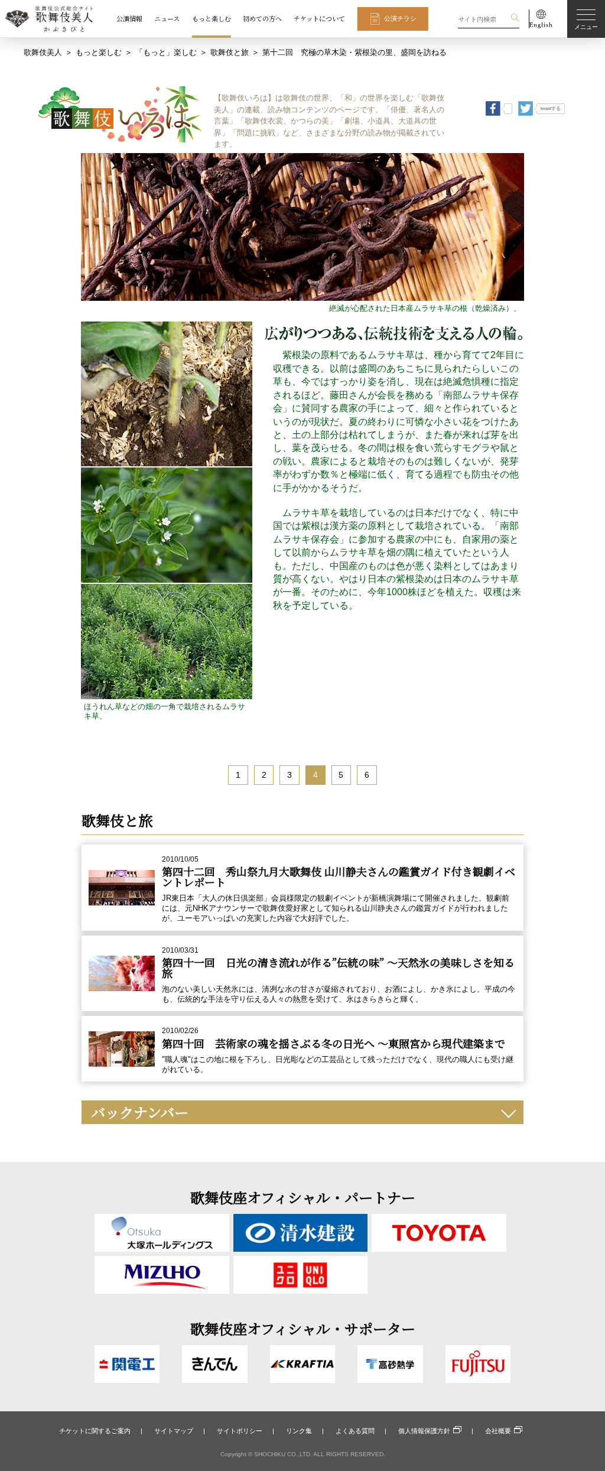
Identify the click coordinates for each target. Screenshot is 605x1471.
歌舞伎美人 (43, 52)
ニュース (167, 18)
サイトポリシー (239, 1430)
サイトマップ (173, 1430)
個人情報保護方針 (424, 1430)
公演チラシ (400, 18)
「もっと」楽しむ (166, 52)
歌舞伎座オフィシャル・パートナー (302, 1197)
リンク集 (299, 1430)
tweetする (551, 108)
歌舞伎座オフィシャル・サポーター (302, 1328)
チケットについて (319, 18)
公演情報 (129, 18)
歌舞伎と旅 (229, 52)
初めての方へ (262, 18)
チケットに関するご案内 (95, 1430)
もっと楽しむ (211, 18)
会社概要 (498, 1430)
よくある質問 (355, 1430)
